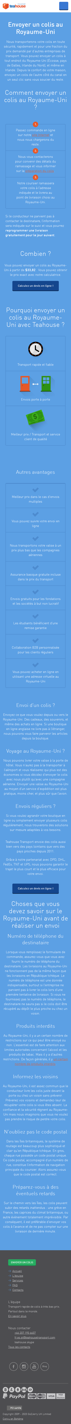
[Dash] (30, 1389)
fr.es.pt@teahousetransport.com (35, 1337)
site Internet (40, 135)
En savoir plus (17, 1316)
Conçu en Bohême (13, 1419)
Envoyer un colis (22, 1262)
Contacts (17, 1290)
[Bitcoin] (5, 1389)
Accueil (17, 1271)
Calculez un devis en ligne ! (35, 286)
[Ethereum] (18, 1389)
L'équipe (17, 1276)
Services (17, 1280)
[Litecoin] (11, 1389)
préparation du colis (39, 171)
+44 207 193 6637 (25, 1333)
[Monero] (24, 1389)
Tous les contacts (19, 1347)
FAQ (14, 1285)
